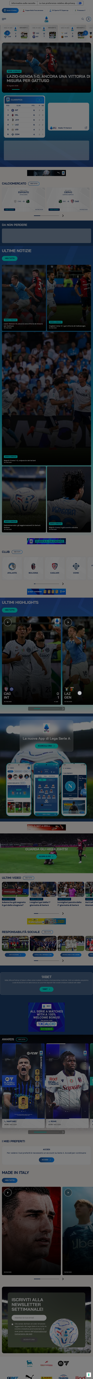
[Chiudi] (83, 671)
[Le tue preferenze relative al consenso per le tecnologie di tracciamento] (88, 1374)
